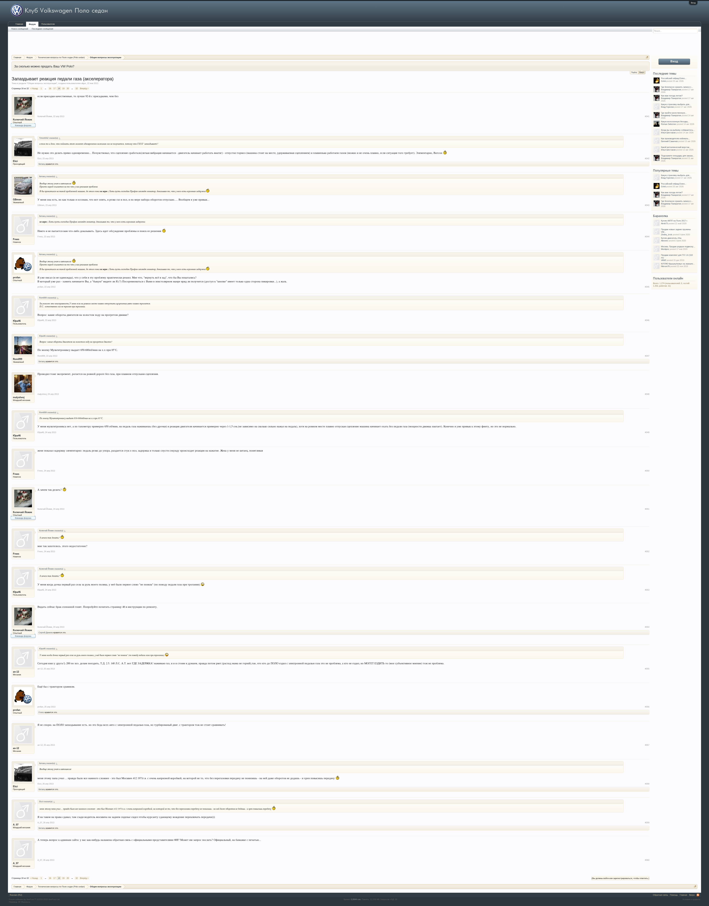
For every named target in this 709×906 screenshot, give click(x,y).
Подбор (634, 72)
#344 (647, 236)
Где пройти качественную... (674, 113)
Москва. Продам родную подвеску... (678, 246)
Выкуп (641, 72)
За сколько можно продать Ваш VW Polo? (44, 66)
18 (59, 88)
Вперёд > (84, 88)
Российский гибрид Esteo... (673, 78)
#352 (647, 551)
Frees (16, 239)
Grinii (663, 81)
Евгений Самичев (669, 141)
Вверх (692, 895)
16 (50, 88)
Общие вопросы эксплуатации (42, 83)
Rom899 (17, 359)
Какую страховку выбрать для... (676, 104)
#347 (647, 356)
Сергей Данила (46, 632)
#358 (647, 784)
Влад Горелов (667, 107)
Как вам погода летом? (672, 96)
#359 (647, 822)
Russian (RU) (16, 895)
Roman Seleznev (668, 124)
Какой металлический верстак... (676, 147)
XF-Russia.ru (24, 902)
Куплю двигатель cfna (671, 238)
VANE (663, 260)
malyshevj (19, 397)
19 (63, 88)
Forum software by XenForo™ (34, 899)
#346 (647, 320)
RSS (698, 895)
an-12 (16, 671)
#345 (647, 287)
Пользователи (48, 24)
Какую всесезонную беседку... (675, 121)
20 (68, 88)
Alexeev (664, 241)
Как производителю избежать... (675, 138)
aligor (83, 83)
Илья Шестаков (668, 132)
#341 (647, 116)
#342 (647, 158)
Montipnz (665, 249)
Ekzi (15, 161)
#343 (647, 205)
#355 (647, 669)
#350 (647, 471)
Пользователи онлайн (668, 278)
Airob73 (664, 223)
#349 (647, 432)
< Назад (34, 88)
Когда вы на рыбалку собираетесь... (678, 130)
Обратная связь (660, 895)
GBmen (17, 199)
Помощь (674, 895)
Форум (32, 24)
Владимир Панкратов (671, 89)
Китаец (42, 164)
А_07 (15, 824)
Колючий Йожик (22, 119)
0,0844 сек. (356, 899)
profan (16, 277)
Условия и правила (691, 899)
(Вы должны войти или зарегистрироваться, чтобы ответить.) (620, 878)
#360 (647, 860)
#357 (647, 745)
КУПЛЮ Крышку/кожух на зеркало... (678, 264)
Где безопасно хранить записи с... (677, 87)
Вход (693, 3)
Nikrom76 (665, 266)
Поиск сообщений (19, 29)
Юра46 (17, 320)
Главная (19, 24)
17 (54, 88)
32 (77, 88)
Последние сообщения (42, 29)
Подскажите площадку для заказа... (677, 156)
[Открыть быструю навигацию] (647, 57)
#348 (647, 394)
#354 (647, 627)
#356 (647, 707)
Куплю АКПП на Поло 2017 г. (674, 221)
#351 (647, 509)
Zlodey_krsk (666, 234)
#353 (647, 590)
